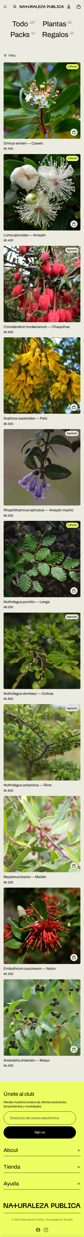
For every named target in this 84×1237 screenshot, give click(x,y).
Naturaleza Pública (32, 1219)
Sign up (39, 1132)
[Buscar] (15, 7)
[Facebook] (38, 1230)
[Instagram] (46, 1230)
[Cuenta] (69, 7)
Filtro (12, 55)
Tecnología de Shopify (59, 1219)
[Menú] (5, 7)
